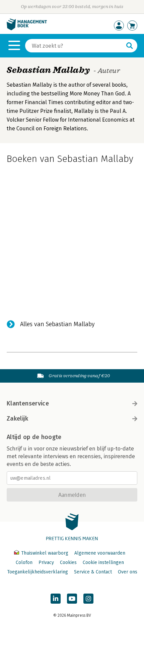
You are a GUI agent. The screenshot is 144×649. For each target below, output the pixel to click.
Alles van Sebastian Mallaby (57, 324)
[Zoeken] (129, 45)
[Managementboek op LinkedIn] (56, 599)
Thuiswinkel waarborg (45, 553)
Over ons (127, 572)
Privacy (46, 562)
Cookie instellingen (103, 562)
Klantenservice (28, 403)
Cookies (68, 562)
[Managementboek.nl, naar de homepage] (27, 29)
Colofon (24, 562)
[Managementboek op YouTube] (72, 599)
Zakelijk (17, 418)
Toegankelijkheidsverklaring (37, 572)
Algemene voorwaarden (99, 553)
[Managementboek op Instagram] (88, 599)
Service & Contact (93, 572)
